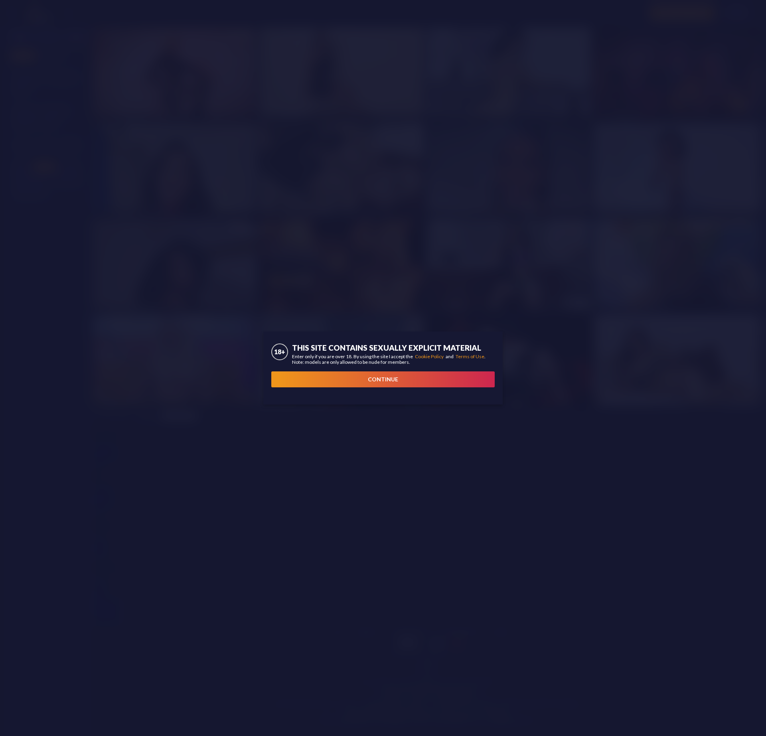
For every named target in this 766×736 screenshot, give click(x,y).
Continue (383, 379)
